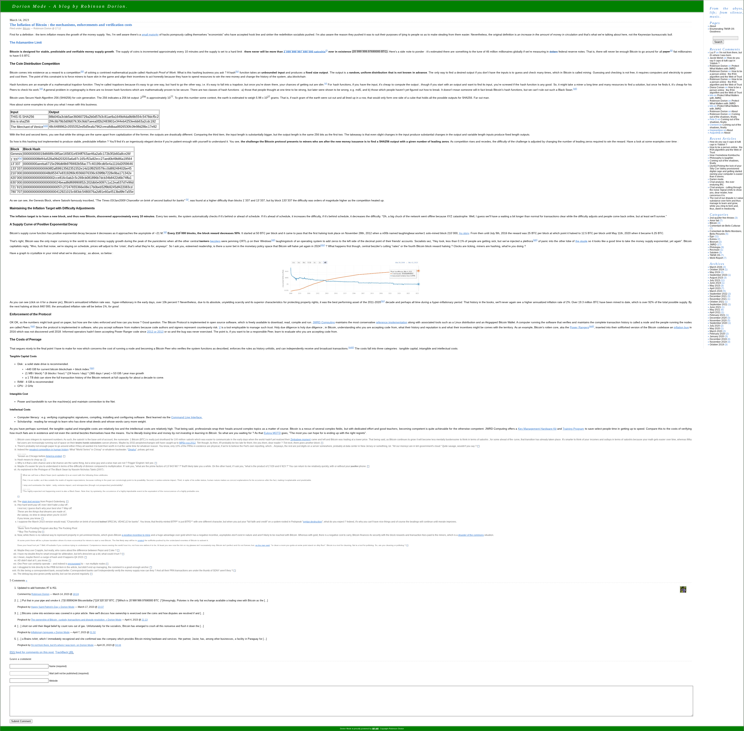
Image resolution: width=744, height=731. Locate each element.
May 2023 (715, 285)
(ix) (20, 158)
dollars (553, 51)
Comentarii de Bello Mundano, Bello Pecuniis (726, 232)
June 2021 (715, 307)
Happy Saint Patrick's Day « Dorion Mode (52, 607)
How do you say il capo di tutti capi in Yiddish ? (725, 61)
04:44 (118, 645)
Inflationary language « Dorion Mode (50, 632)
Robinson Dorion (40, 594)
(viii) (45, 125)
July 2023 (715, 280)
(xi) (165, 232)
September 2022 (718, 293)
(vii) (575, 88)
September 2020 (718, 323)
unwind (141, 540)
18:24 (76, 594)
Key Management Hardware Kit (537, 428)
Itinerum (714, 242)
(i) (327, 50)
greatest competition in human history (48, 449)
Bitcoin (26, 28)
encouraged (74, 564)
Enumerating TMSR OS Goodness (722, 30)
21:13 (145, 619)
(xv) (383, 301)
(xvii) (591, 326)
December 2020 (718, 317)
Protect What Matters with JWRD (724, 67)
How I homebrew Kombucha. (725, 155)
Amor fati (714, 220)
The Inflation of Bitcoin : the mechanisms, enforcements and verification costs (71, 25)
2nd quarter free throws (722, 217)
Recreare (715, 249)
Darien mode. (717, 179)
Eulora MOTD (272, 432)
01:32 (93, 632)
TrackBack (64, 652)
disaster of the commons (471, 535)
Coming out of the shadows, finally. (725, 115)
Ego (712, 236)
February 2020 (717, 333)
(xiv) (322, 245)
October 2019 (717, 344)
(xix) (92, 368)
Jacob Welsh (716, 58)
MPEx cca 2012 (187, 443)
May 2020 (715, 328)
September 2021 (718, 304)
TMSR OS (715, 255)
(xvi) (32, 326)
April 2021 (715, 312)
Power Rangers (579, 327)
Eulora (713, 239)
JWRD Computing (324, 322)
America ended (54, 456)
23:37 (101, 607)
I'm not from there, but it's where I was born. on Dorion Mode (62, 645)
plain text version (31, 501)
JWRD (713, 244)
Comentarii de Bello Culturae (725, 225)
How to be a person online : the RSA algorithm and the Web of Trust (726, 74)
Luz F (713, 52)
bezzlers (215, 240)
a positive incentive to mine (136, 535)
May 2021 (715, 309)
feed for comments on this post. (32, 652)
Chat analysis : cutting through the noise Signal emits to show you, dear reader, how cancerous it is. (726, 191)
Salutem (714, 252)
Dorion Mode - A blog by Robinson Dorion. (70, 6)
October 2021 (717, 301)
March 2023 (716, 291)
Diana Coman (717, 87)
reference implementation (391, 322)
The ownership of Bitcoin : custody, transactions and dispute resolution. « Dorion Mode (76, 619)
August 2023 (716, 277)
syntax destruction (312, 522)
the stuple (581, 240)
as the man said (262, 545)
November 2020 (718, 320)
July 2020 (715, 325)
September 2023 (718, 275)
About (713, 26)
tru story (464, 233)
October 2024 (717, 269)
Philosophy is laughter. (722, 158)
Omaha (132, 449)
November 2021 (718, 299)
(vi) (41, 88)
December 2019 (718, 339)
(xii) (273, 240)
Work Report (716, 258)
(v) (325, 83)
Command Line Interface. (186, 417)
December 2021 (718, 296)
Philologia (715, 247)
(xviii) (351, 347)
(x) (187, 199)
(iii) (82, 71)
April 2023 (715, 288)
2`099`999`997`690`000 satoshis (305, 51)
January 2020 (717, 336)
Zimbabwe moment (300, 439)
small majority (150, 34)
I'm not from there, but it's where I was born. (726, 54)
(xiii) (535, 240)
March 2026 (716, 267)
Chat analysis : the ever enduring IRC (722, 183)
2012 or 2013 (155, 331)
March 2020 (716, 331)
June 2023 (715, 283)
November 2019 (718, 342)
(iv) (237, 71)
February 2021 (717, 315)
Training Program (573, 428)
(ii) (671, 50)
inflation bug (681, 327)
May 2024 (715, 272)
